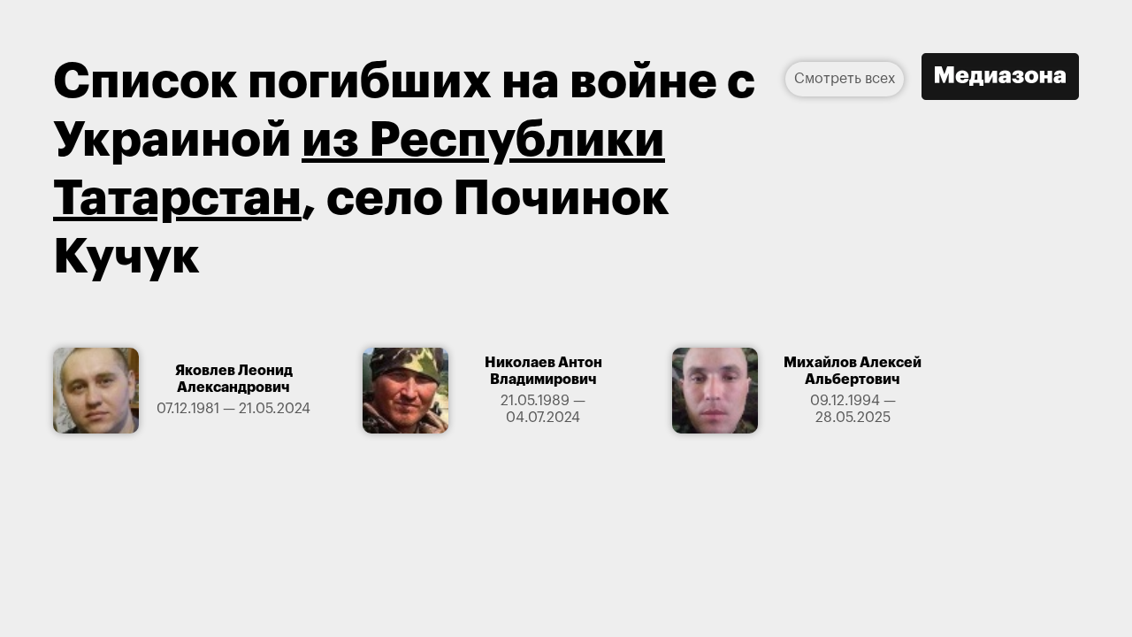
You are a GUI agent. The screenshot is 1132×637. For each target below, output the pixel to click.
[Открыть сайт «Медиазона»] (1000, 78)
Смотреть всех (844, 79)
